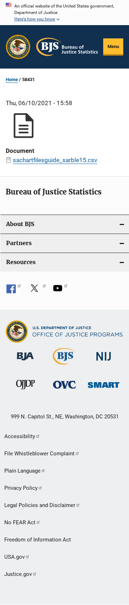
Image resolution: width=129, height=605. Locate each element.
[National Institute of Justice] (103, 361)
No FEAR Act (19, 522)
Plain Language (22, 471)
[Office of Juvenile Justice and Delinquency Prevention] (25, 391)
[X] (37, 291)
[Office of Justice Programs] (18, 46)
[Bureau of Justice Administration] (25, 361)
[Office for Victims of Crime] (64, 390)
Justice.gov (18, 574)
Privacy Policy (21, 488)
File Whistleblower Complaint (39, 453)
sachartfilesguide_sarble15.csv (55, 160)
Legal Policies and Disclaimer (39, 505)
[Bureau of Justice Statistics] (64, 366)
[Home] (67, 47)
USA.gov (14, 557)
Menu (113, 46)
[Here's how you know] (64, 12)
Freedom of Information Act (37, 539)
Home (12, 79)
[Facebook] (14, 291)
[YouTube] (60, 291)
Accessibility (19, 436)
